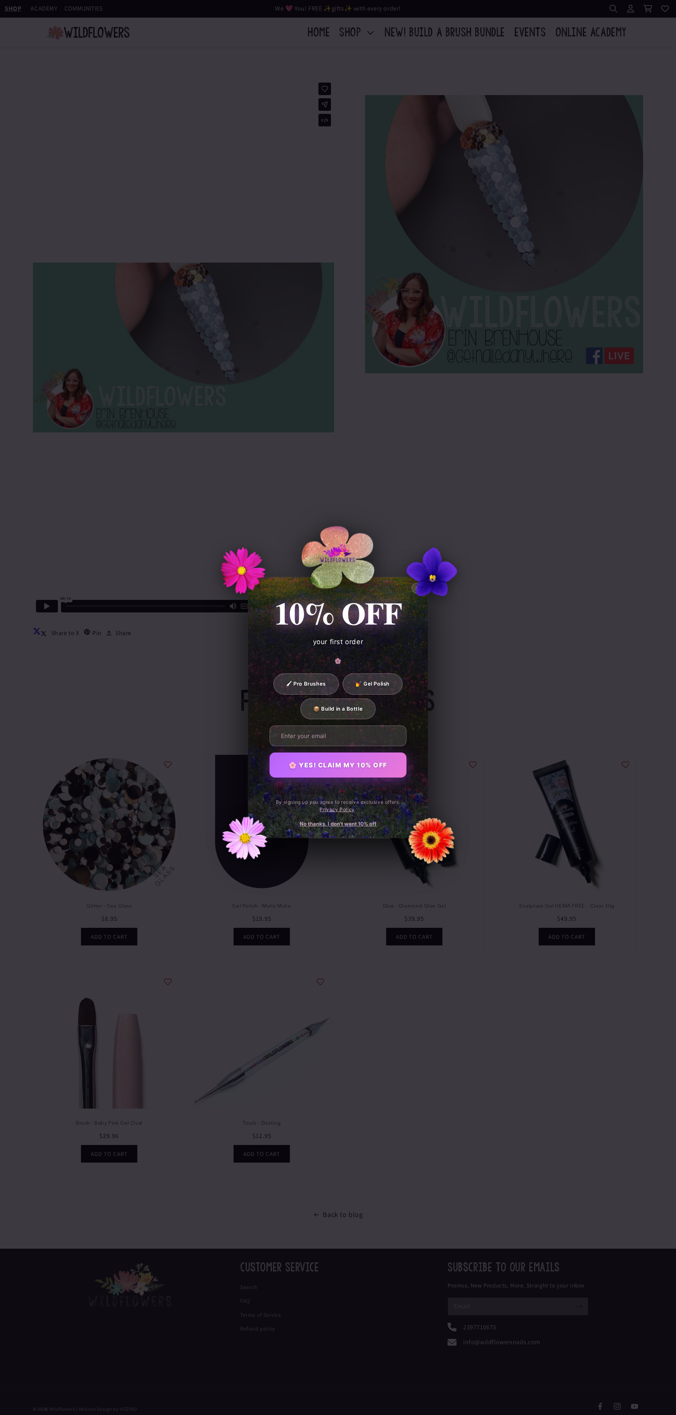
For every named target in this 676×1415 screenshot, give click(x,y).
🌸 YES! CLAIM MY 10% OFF (338, 765)
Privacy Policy (337, 809)
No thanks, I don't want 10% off (338, 824)
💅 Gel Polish (373, 683)
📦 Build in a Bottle (338, 708)
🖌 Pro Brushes (306, 683)
